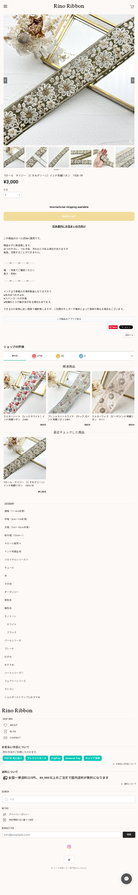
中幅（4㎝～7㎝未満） (16, 519)
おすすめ (9, 665)
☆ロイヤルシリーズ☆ (16, 559)
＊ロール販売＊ (12, 543)
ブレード (9, 648)
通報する (129, 335)
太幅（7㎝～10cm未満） (17, 527)
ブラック (10, 632)
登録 (129, 834)
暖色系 (8, 608)
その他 (8, 584)
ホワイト (10, 624)
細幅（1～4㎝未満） (15, 511)
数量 (6, 189)
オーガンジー (11, 592)
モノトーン (10, 616)
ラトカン (9, 689)
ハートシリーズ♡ (13, 673)
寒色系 (8, 600)
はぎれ (8, 656)
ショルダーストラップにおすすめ (22, 697)
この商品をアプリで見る (69, 319)
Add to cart (69, 216)
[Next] (132, 80)
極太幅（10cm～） (14, 535)
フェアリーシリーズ (15, 681)
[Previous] (5, 80)
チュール (9, 567)
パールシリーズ (12, 640)
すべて (15, 356)
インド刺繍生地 (12, 551)
